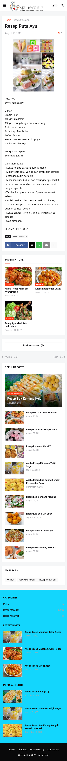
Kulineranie (43, 755)
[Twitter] (32, 245)
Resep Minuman (47, 579)
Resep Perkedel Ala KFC (38, 446)
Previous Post (11, 357)
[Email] (46, 245)
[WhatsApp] (39, 245)
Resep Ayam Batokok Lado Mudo (16, 325)
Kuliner (10, 579)
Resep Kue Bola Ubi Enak (39, 513)
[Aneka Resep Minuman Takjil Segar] (14, 468)
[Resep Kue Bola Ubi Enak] (14, 518)
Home (8, 20)
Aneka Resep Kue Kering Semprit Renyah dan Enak (43, 481)
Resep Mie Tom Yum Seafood (41, 412)
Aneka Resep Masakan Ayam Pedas (16, 290)
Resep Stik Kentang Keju (37, 691)
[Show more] (54, 245)
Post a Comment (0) (33, 345)
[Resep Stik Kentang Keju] (12, 696)
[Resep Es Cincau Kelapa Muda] (14, 434)
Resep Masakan (21, 20)
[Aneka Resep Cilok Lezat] (12, 670)
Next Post (58, 357)
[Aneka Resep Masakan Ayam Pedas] (12, 653)
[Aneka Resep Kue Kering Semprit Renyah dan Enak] (14, 485)
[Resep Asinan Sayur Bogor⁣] (14, 535)
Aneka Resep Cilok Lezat (48, 288)
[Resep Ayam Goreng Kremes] (14, 552)
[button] (4, 6)
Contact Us (53, 749)
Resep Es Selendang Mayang (41, 497)
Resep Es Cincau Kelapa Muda (41, 429)
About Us (22, 749)
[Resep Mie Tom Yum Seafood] (14, 417)
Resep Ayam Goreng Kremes (41, 547)
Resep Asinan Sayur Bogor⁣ (40, 530)
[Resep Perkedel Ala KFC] (14, 451)
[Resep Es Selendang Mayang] (14, 501)
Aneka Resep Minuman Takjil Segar (41, 465)
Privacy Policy (37, 749)
